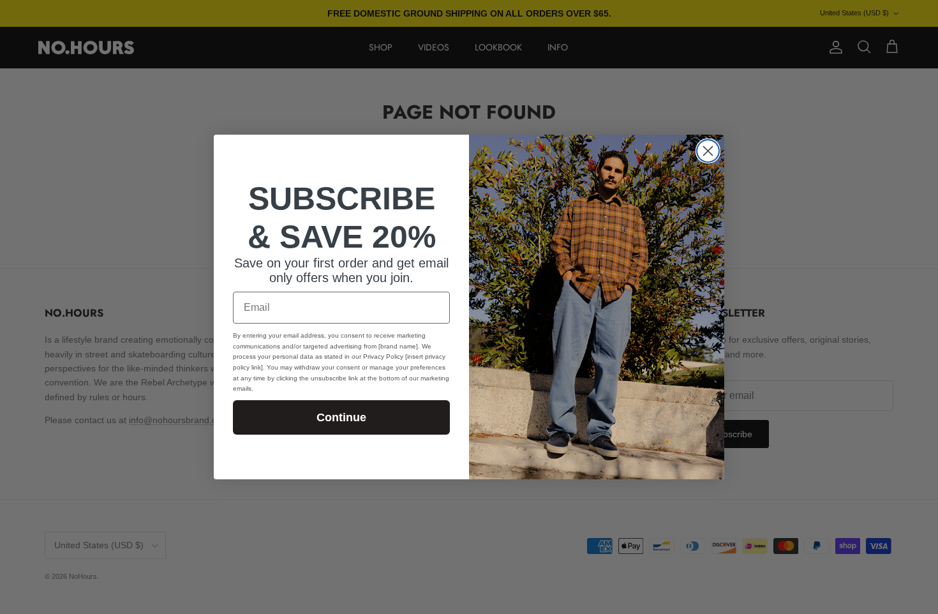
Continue (341, 417)
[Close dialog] (708, 151)
